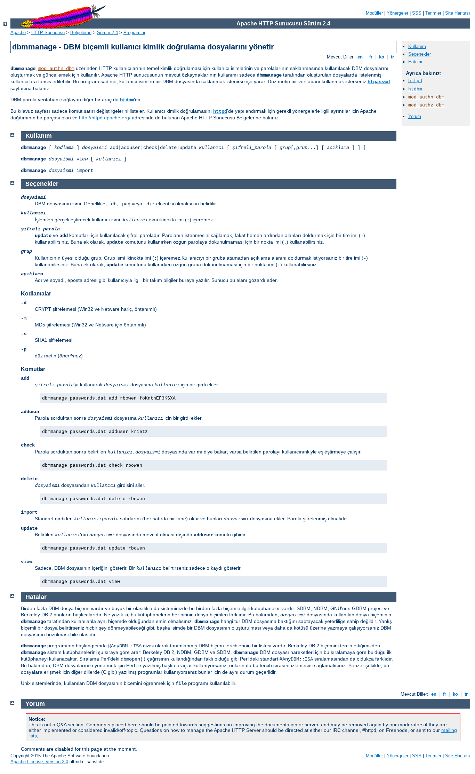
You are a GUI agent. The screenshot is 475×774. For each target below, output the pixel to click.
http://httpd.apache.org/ (104, 117)
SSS (416, 13)
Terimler (433, 13)
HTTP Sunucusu (48, 32)
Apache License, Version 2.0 (39, 761)
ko (382, 57)
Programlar (134, 32)
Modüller (374, 13)
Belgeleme (80, 32)
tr (392, 57)
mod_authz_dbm (426, 105)
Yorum (414, 116)
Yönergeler (397, 13)
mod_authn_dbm (56, 68)
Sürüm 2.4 (107, 32)
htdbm (127, 100)
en (360, 57)
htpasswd (379, 82)
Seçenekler (419, 54)
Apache (18, 32)
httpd (220, 111)
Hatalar (415, 61)
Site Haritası (457, 13)
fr (371, 57)
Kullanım (417, 46)
